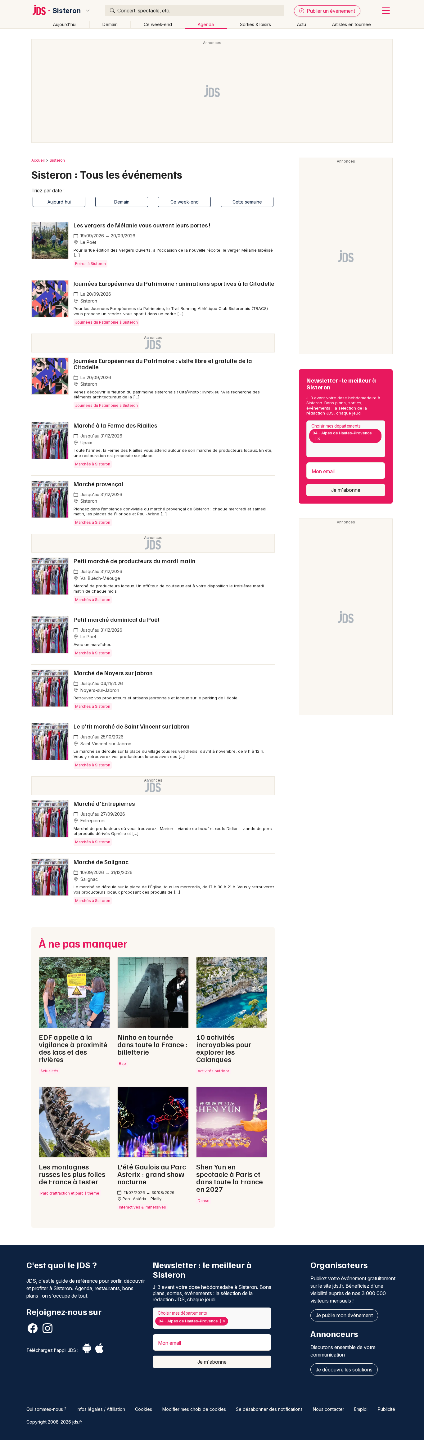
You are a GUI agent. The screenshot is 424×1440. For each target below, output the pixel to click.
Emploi (361, 1409)
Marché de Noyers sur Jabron (113, 673)
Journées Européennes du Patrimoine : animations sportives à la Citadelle (174, 283)
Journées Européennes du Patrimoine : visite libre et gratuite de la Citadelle (163, 363)
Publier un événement (330, 11)
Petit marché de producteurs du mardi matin (135, 561)
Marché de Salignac (101, 862)
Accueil (38, 160)
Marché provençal (98, 484)
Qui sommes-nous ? (46, 1409)
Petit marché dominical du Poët (117, 619)
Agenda (206, 24)
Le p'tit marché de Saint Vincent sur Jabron (132, 726)
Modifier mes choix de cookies (194, 1409)
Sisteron (66, 10)
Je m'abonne (345, 490)
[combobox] (345, 438)
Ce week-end (158, 24)
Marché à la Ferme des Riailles (115, 425)
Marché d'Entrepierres (104, 803)
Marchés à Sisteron (92, 464)
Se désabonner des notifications (269, 1409)
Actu (301, 24)
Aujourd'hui (64, 24)
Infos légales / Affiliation (101, 1409)
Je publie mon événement (344, 1315)
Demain (110, 24)
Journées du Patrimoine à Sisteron (106, 322)
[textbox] (310, 449)
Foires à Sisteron (90, 263)
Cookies (143, 1409)
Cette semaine (247, 201)
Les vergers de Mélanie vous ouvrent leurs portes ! (142, 225)
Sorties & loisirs (255, 24)
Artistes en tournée (351, 24)
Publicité (386, 1409)
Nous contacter (328, 1409)
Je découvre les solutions (344, 1369)
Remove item (318, 439)
